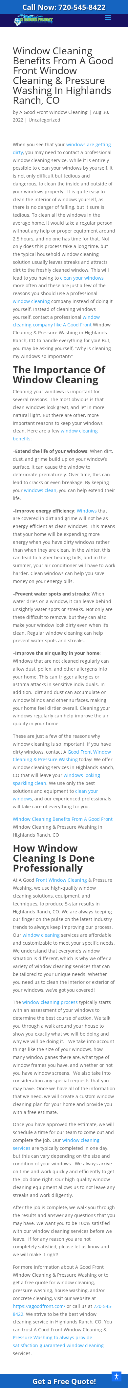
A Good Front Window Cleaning (53, 112)
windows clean (40, 490)
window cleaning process (50, 1002)
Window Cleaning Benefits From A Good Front (63, 819)
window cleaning (31, 301)
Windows (87, 511)
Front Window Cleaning (61, 880)
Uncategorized (44, 120)
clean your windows (82, 278)
